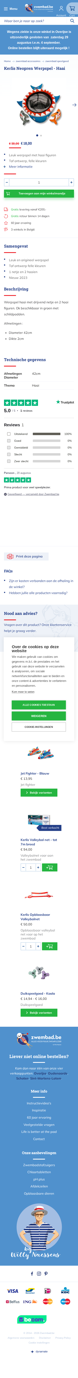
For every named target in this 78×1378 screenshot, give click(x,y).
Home (7, 61)
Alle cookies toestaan (39, 705)
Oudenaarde (57, 1073)
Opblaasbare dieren (39, 1193)
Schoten (22, 1078)
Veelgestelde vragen (39, 1125)
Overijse (40, 1073)
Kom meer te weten (23, 691)
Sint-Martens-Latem (45, 1078)
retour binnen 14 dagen (30, 216)
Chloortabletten (39, 1172)
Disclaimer (45, 1337)
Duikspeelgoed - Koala (38, 993)
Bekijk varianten (41, 792)
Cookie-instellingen (39, 727)
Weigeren (39, 715)
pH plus (39, 1179)
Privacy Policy (63, 1337)
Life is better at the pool (39, 1132)
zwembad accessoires (28, 61)
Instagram (39, 1274)
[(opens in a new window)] (39, 1351)
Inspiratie (39, 1110)
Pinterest (46, 1274)
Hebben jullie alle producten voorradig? (38, 593)
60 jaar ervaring (21, 223)
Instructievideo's (39, 1103)
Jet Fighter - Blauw (35, 773)
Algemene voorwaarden (21, 1337)
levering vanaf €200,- (28, 209)
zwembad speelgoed (57, 61)
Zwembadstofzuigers (39, 1165)
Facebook (32, 1274)
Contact (39, 1139)
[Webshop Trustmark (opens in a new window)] (39, 1319)
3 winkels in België (23, 229)
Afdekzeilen (39, 1186)
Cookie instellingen (39, 1342)
